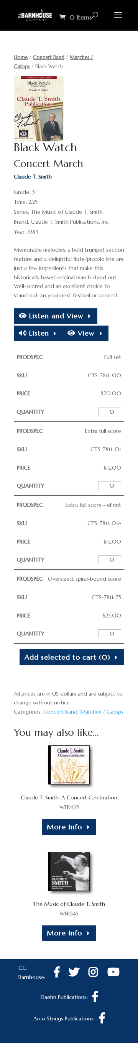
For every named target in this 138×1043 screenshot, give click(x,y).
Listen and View (55, 315)
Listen (38, 333)
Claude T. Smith (33, 176)
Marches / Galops (101, 711)
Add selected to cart (67, 657)
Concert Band (48, 57)
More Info (64, 826)
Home (21, 57)
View (85, 333)
